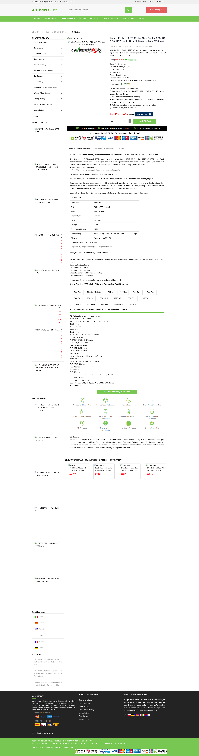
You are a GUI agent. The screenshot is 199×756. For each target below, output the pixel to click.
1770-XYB (143, 298)
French (41, 642)
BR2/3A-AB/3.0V (94, 292)
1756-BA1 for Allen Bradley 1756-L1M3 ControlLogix (129, 469)
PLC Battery (38, 82)
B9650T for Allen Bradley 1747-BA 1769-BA (77, 469)
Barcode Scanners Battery (43, 70)
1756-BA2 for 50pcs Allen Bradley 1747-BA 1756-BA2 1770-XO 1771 (155, 469)
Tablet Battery (39, 48)
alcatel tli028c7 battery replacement (97, 743)
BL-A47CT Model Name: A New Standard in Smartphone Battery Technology (48, 662)
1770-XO (90, 298)
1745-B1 (110, 292)
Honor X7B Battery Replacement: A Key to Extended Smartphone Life (48, 684)
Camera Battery (40, 53)
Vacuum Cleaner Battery (43, 104)
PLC (47, 32)
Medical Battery (40, 65)
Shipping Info (72, 741)
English (41, 629)
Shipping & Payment (104, 148)
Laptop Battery (39, 99)
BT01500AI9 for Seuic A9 (59, 307)
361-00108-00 (119, 743)
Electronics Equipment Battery (45, 87)
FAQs (151, 1)
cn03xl (76, 743)
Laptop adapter (84, 703)
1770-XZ (104, 304)
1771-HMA (118, 304)
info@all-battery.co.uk (45, 733)
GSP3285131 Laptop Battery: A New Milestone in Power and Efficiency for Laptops (48, 673)
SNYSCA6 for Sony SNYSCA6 (61, 331)
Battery (40, 32)
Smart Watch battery (86, 710)
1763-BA (76, 298)
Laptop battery (84, 713)
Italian (40, 617)
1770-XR (117, 298)
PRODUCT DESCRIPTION (79, 148)
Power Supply (84, 719)
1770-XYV (91, 304)
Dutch (40, 635)
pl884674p (54, 743)
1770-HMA (103, 298)
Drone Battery (39, 110)
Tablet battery (84, 706)
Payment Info (140, 1)
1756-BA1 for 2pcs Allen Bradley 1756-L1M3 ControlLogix (103, 469)
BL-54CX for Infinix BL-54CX (61, 236)
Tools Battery (39, 59)
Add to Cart (145, 121)
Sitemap (160, 1)
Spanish (41, 623)
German (41, 648)
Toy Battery (38, 76)
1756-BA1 (136, 292)
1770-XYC (77, 304)
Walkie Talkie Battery (42, 93)
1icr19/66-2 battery (40, 743)
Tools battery (84, 716)
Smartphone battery (86, 700)
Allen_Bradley (58, 32)
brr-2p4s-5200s (66, 743)
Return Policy (47, 741)
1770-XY (130, 298)
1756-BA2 (77, 292)
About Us (36, 741)
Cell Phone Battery (41, 42)
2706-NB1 (132, 304)
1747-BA (123, 292)
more (36, 116)
